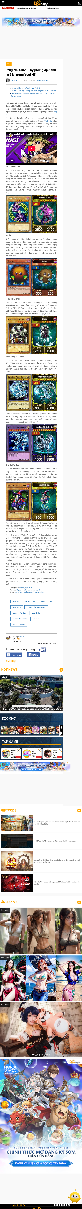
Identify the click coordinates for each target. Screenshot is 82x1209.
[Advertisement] (41, 44)
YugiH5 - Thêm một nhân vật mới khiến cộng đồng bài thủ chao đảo (34, 91)
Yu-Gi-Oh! (48, 121)
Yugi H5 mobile (46, 601)
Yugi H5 (15, 601)
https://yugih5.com (25, 588)
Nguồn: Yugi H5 (42, 80)
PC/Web (5, 677)
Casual (21, 637)
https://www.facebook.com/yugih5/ (28, 590)
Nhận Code (57, 823)
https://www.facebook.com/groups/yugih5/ (29, 592)
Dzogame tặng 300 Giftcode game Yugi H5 (26, 88)
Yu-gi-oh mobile (19, 625)
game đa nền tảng (19, 613)
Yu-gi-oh (36, 619)
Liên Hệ (15, 1205)
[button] (61, 733)
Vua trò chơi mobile (20, 619)
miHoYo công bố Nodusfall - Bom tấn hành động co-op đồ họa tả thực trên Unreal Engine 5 (32, 709)
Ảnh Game (9, 902)
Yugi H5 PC (17, 607)
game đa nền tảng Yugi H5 (36, 607)
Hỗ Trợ (22, 1205)
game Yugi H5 (30, 601)
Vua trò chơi (36, 613)
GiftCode (8, 810)
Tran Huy (15, 80)
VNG (18, 639)
